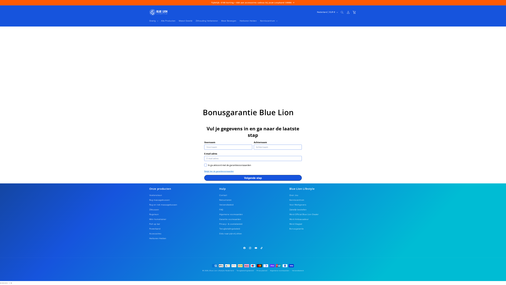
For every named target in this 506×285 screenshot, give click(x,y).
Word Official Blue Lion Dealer (304, 214)
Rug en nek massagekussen (163, 205)
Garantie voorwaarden (230, 219)
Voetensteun (155, 195)
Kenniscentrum (296, 200)
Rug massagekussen (159, 200)
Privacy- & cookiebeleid (230, 224)
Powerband (154, 229)
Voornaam (209, 142)
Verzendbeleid (226, 205)
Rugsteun (154, 214)
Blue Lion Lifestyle (217, 271)
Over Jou (293, 195)
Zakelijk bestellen (297, 209)
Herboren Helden (157, 238)
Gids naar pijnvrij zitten (230, 233)
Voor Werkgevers (297, 205)
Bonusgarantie (296, 229)
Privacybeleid (262, 271)
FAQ (221, 209)
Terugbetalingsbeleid (229, 229)
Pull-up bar (154, 224)
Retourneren (225, 200)
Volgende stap (253, 178)
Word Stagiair (295, 224)
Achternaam (260, 142)
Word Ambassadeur (299, 219)
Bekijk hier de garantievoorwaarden (219, 171)
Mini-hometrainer (157, 219)
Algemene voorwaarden (231, 214)
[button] (153, 21)
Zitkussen (154, 209)
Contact (223, 195)
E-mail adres (210, 153)
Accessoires (155, 233)
